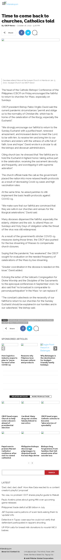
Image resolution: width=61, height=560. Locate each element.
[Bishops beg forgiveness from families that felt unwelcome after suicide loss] (50, 438)
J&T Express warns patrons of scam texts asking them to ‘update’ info (30, 513)
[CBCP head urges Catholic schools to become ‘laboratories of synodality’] (50, 408)
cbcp (5, 323)
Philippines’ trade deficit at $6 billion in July (23, 507)
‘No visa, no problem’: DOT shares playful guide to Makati (30, 495)
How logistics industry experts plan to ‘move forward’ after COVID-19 (9, 360)
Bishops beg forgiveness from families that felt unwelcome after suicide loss (49, 451)
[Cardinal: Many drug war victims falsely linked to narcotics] (30, 408)
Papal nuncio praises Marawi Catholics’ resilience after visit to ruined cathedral (9, 452)
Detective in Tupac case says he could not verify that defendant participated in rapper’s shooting (28, 521)
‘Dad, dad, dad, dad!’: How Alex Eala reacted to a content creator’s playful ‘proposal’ (30, 489)
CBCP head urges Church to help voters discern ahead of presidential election (10, 422)
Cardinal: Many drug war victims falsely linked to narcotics (29, 419)
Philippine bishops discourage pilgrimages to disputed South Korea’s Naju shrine (30, 451)
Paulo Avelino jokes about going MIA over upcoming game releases (28, 501)
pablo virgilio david (18, 323)
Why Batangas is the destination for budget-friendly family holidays (48, 360)
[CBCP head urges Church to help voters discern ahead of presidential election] (11, 408)
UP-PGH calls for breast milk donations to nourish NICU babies (29, 529)
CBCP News (9, 26)
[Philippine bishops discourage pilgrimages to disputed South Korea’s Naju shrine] (30, 438)
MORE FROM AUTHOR (40, 396)
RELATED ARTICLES (20, 396)
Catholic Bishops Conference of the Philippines (31, 320)
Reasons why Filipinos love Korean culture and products (28, 359)
